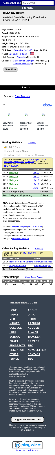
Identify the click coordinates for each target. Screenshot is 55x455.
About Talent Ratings (34, 277)
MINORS (14, 323)
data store (29, 162)
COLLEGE (15, 328)
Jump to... (27, 87)
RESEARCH (16, 350)
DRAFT (13, 341)
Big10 (36, 172)
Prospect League (42, 265)
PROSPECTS (17, 345)
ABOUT (32, 310)
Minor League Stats (17, 151)
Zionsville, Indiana (18, 54)
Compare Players (19, 227)
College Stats (14, 155)
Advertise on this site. (27, 450)
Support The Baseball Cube (27, 419)
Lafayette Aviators (17, 265)
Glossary (32, 143)
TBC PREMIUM (11, 166)
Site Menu (27, 7)
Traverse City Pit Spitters (21, 261)
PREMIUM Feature (20, 238)
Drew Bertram (22, 96)
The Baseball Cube (12, 3)
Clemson (13, 188)
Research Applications (14, 162)
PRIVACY (33, 341)
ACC (35, 188)
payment (42, 425)
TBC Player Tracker (37, 159)
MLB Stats (14, 147)
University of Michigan (23, 60)
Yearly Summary (37, 155)
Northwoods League (44, 261)
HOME (13, 310)
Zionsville (21, 57)
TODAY (13, 314)
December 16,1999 (22, 50)
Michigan (13, 172)
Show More (10, 69)
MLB (12, 319)
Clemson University (22, 63)
